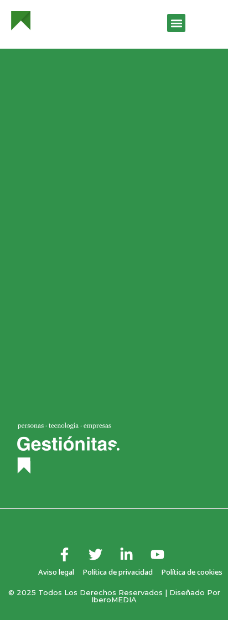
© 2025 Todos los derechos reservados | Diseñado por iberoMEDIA (114, 596)
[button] (176, 23)
